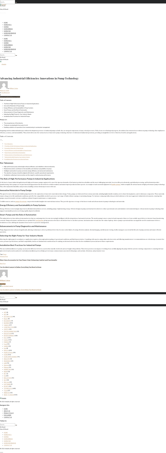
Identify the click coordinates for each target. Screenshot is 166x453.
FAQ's (5, 337)
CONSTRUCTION (9, 327)
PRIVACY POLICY (9, 413)
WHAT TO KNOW (9, 395)
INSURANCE (7, 361)
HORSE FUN (7, 31)
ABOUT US (7, 411)
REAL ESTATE (7, 378)
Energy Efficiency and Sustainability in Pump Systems (18, 150)
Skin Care (6, 382)
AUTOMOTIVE (8, 316)
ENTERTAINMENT (9, 335)
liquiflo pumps (115, 184)
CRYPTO (6, 329)
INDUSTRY (7, 359)
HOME (6, 22)
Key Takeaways (9, 143)
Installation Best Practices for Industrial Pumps (17, 159)
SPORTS (6, 386)
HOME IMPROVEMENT (10, 357)
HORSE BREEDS (8, 29)
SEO (5, 380)
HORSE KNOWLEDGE (10, 33)
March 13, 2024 (4, 90)
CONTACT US (8, 35)
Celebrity (6, 325)
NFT (5, 373)
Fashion (6, 340)
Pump (4, 254)
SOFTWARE (7, 384)
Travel (5, 390)
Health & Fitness (8, 352)
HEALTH (6, 350)
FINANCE (6, 342)
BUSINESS (6, 323)
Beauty (6, 318)
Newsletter (3, 12)
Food (5, 344)
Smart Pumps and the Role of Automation (15, 152)
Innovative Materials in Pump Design (14, 148)
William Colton (14, 88)
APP (5, 312)
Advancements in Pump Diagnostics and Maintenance (18, 154)
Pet (5, 376)
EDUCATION (7, 333)
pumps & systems (20, 201)
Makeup (6, 367)
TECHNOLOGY (5, 92)
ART (5, 314)
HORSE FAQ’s (8, 24)
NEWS (5, 371)
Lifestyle (6, 365)
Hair (5, 348)
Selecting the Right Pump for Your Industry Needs (17, 157)
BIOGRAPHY (7, 321)
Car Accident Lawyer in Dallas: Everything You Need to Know (20, 290)
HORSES (6, 27)
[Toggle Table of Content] (1, 140)
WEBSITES (7, 392)
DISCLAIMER (7, 415)
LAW (5, 363)
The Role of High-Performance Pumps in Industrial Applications (21, 146)
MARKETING (7, 369)
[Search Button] (16, 2)
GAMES (6, 346)
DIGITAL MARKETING (10, 331)
